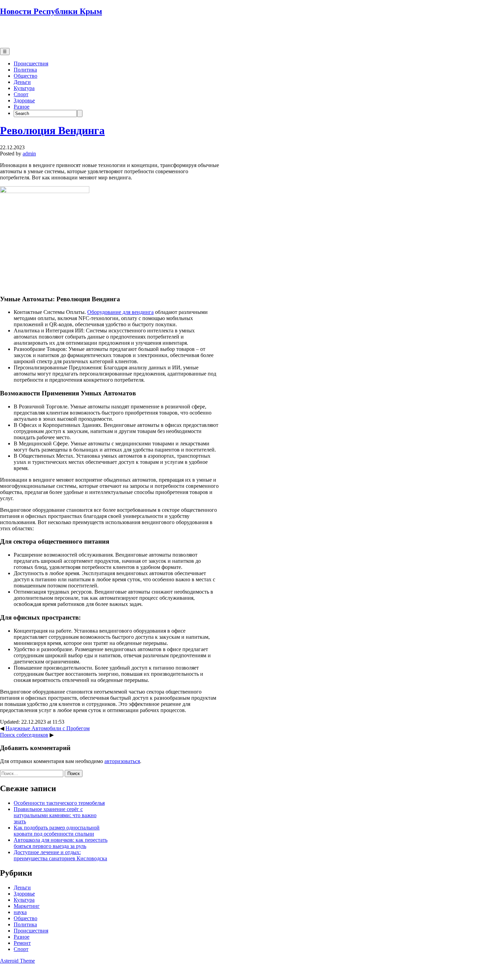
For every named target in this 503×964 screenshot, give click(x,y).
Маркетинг (27, 906)
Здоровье (24, 100)
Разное (21, 107)
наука (20, 912)
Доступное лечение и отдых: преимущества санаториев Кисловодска (60, 855)
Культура (24, 88)
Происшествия (31, 63)
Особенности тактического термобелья (59, 803)
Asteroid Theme (17, 961)
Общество (25, 76)
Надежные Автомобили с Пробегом (47, 728)
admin (29, 153)
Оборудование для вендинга (120, 312)
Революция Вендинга (52, 130)
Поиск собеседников (24, 735)
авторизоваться (122, 761)
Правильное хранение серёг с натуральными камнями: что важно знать (55, 815)
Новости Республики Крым (51, 11)
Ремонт (22, 943)
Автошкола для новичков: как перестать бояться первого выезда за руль (60, 843)
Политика (25, 70)
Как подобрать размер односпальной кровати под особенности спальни (57, 831)
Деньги (22, 82)
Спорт (21, 94)
